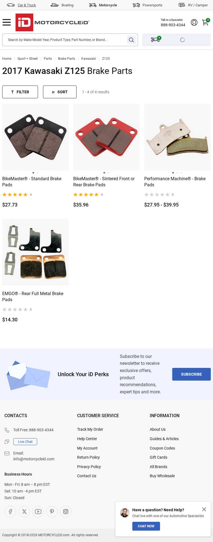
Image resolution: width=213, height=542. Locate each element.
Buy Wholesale (162, 476)
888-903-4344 (173, 25)
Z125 (106, 59)
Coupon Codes (162, 448)
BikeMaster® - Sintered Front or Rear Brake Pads (104, 181)
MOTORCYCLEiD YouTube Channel (38, 511)
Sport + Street (27, 59)
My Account (87, 448)
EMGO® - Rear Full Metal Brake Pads (32, 296)
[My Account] (194, 22)
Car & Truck (27, 5)
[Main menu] (6, 22)
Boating (67, 5)
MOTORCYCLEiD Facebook (10, 511)
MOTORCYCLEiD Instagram (66, 511)
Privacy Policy (89, 466)
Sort (62, 92)
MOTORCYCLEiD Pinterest (52, 511)
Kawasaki (88, 59)
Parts (48, 59)
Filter (23, 92)
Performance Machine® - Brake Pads (175, 181)
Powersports (153, 5)
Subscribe (191, 374)
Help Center (87, 439)
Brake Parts (66, 59)
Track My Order (90, 429)
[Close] (204, 509)
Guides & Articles (164, 439)
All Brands (158, 466)
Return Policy (88, 457)
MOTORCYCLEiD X (24, 511)
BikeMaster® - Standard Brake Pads (31, 181)
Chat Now (146, 526)
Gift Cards (158, 457)
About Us (158, 429)
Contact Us (86, 476)
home (6, 59)
